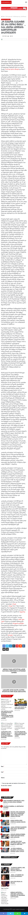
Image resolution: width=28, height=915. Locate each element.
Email (2, 772)
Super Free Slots (4, 888)
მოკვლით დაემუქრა (18, 623)
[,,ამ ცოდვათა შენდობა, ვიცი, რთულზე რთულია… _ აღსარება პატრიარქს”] (5, 870)
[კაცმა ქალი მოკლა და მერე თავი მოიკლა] (21, 702)
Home (3, 16)
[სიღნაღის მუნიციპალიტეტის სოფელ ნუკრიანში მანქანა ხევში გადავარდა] (5, 836)
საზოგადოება (9, 16)
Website (2, 777)
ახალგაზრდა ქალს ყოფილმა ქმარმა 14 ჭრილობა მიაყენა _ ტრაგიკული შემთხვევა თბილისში (7, 734)
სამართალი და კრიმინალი (19, 16)
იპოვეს (14, 604)
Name (2, 766)
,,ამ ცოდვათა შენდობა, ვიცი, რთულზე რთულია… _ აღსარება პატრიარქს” (17, 869)
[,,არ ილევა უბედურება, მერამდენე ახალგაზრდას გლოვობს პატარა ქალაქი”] (5, 850)
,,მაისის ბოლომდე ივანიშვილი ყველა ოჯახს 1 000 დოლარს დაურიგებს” (18, 829)
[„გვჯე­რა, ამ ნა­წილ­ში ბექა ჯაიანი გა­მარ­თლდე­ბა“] (5, 877)
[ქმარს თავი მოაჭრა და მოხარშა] (5, 884)
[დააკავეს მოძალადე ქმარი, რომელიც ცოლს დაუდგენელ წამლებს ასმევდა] (21, 726)
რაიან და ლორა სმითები (12, 69)
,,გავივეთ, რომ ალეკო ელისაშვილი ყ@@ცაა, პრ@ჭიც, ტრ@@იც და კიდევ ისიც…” (18, 843)
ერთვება (10, 635)
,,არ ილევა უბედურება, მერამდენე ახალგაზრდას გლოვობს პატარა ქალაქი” (17, 850)
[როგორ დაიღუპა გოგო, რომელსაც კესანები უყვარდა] (5, 823)
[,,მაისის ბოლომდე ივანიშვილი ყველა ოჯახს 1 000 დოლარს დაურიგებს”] (5, 829)
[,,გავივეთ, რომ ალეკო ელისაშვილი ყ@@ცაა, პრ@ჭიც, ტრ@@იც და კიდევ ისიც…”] (5, 843)
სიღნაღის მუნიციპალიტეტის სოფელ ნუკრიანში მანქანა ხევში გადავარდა (17, 836)
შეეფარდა (22, 612)
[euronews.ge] (6, 2)
